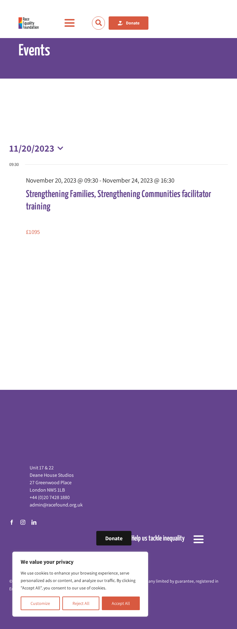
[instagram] (22, 522)
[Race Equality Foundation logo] (29, 23)
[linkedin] (33, 522)
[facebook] (11, 522)
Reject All (81, 603)
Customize (40, 603)
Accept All (121, 603)
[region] (80, 584)
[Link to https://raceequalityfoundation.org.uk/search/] (98, 22)
